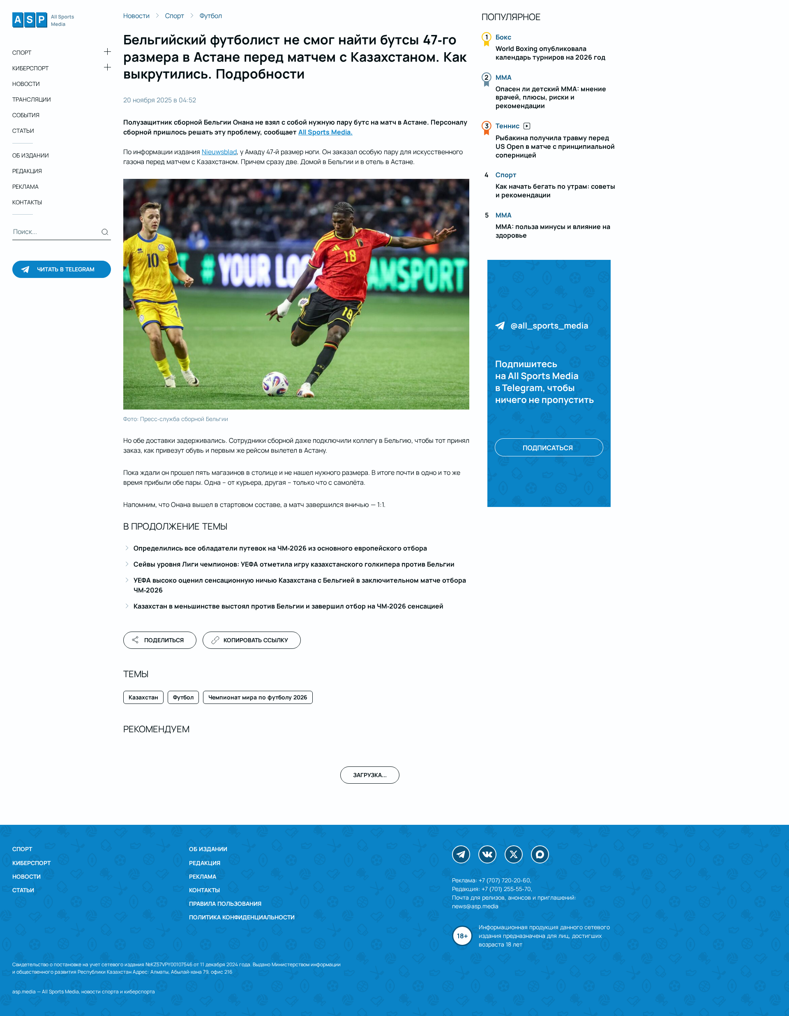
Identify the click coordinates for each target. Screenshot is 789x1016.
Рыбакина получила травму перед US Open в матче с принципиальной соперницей (555, 146)
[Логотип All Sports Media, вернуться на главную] (43, 25)
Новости (26, 84)
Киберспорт (30, 68)
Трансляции (31, 100)
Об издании (30, 155)
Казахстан (143, 697)
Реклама (25, 187)
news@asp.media (475, 906)
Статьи (23, 131)
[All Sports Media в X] (514, 854)
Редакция (27, 171)
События (25, 115)
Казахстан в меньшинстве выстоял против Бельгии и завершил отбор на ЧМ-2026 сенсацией (288, 606)
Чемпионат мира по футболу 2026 (257, 697)
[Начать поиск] (105, 232)
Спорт (21, 52)
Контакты (27, 202)
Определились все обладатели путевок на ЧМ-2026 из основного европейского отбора (280, 548)
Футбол (211, 15)
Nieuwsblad (219, 151)
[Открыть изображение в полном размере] (296, 294)
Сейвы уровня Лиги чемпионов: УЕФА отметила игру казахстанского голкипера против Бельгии (294, 564)
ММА (504, 77)
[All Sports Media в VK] (487, 854)
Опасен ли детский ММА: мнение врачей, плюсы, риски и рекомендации (551, 97)
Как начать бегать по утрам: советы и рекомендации (555, 190)
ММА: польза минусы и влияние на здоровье (553, 231)
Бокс (503, 37)
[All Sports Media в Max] (540, 854)
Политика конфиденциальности (242, 917)
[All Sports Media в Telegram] (461, 854)
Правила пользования (225, 903)
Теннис (507, 125)
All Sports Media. (325, 132)
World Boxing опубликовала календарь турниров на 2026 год (550, 53)
